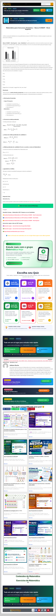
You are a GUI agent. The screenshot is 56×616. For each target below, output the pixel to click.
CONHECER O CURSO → (43, 400)
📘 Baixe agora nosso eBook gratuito (28, 235)
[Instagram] (33, 610)
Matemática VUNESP (33, 201)
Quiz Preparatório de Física (35, 429)
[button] (26, 4)
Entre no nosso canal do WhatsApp (29, 205)
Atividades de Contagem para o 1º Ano (13, 510)
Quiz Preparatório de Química (36, 510)
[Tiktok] (42, 610)
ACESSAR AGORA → (46, 381)
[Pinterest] (48, 610)
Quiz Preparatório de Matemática (36, 537)
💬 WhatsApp (36, 10)
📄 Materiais (49, 10)
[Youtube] (39, 610)
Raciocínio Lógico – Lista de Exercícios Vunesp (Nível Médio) (17, 225)
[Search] (51, 4)
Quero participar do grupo (14, 263)
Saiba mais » (6, 436)
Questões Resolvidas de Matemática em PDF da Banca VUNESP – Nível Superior (21, 220)
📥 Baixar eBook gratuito (28, 350)
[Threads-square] (45, 610)
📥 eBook (43, 10)
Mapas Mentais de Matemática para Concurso (14, 231)
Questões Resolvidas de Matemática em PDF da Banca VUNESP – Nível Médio (21, 217)
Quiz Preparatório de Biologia (11, 456)
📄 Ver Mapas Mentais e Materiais (42, 350)
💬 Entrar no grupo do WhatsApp (10, 350)
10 (33, 573)
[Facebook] (36, 610)
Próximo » (37, 573)
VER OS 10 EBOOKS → (44, 390)
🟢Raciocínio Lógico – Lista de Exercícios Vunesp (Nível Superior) (17, 228)
